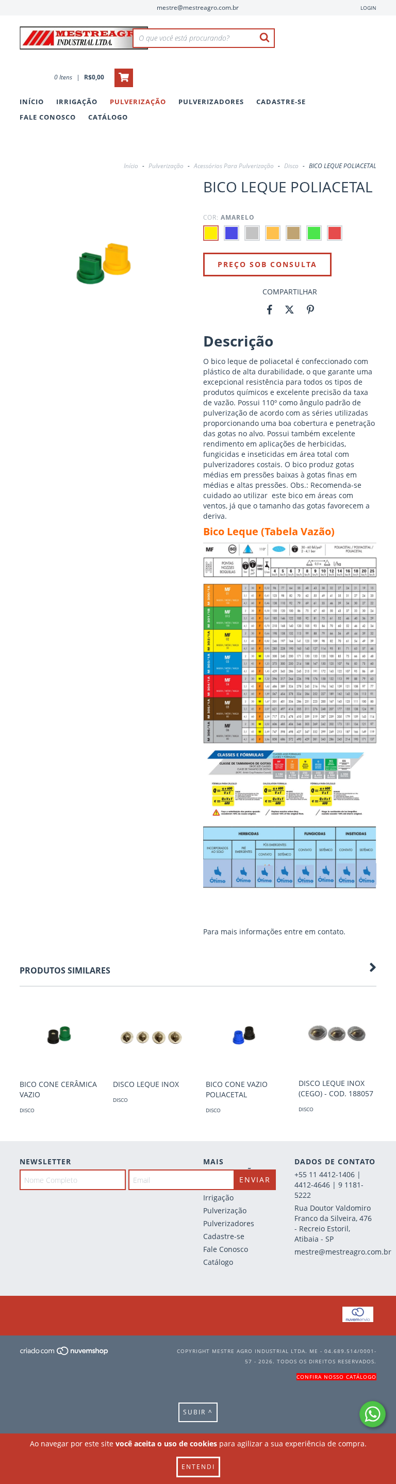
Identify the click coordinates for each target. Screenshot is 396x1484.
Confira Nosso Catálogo (336, 1376)
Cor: (229, 217)
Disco (291, 165)
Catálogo (108, 117)
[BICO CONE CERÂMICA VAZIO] (58, 1035)
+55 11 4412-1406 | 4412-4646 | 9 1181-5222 (329, 1184)
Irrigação (76, 101)
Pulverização (138, 101)
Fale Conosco (48, 117)
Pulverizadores (211, 101)
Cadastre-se (281, 101)
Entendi (198, 1466)
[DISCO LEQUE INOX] (151, 1035)
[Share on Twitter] (289, 310)
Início (32, 101)
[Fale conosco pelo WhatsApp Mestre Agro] (372, 1414)
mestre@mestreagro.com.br (198, 7)
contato (330, 931)
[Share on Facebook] (269, 310)
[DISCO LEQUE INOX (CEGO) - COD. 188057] (337, 1035)
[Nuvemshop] (65, 1354)
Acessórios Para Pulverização (234, 165)
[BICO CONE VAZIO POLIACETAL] (244, 1035)
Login (368, 7)
